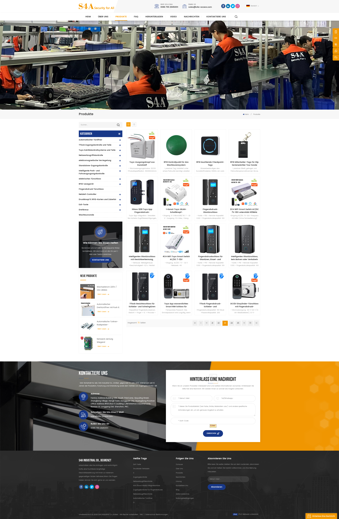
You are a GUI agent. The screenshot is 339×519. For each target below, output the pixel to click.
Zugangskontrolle (140, 477)
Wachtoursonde (86, 214)
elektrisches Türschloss (90, 178)
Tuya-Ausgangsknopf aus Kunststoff (142, 164)
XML (141, 514)
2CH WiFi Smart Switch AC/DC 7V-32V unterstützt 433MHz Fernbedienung (244, 211)
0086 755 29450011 (169, 7)
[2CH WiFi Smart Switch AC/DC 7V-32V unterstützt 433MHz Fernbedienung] (244, 192)
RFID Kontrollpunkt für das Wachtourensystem (176, 164)
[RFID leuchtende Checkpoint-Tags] (210, 145)
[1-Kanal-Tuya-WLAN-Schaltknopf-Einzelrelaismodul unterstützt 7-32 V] (176, 192)
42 (219, 323)
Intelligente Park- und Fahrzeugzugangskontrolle (91, 172)
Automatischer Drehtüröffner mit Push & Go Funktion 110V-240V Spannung (108, 306)
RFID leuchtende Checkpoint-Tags (210, 164)
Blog (177, 490)
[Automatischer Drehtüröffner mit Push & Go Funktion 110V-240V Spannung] (87, 308)
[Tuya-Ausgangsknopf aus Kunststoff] (142, 145)
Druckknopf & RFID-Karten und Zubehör (97, 199)
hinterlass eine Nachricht (323, 516)
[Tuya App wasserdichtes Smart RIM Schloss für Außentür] (176, 286)
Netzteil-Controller (87, 194)
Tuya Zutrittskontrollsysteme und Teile (97, 150)
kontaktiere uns (216, 16)
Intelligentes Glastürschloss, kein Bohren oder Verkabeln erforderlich (244, 258)
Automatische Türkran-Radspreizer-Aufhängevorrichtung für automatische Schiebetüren (108, 323)
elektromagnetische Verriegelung (95, 160)
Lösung (179, 481)
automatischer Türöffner (90, 139)
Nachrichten (191, 16)
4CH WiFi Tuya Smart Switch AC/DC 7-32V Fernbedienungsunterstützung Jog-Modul (176, 258)
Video (173, 16)
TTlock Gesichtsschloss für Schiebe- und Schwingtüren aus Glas (142, 305)
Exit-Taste (83, 204)
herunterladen (154, 16)
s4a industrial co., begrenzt (95, 460)
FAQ (136, 16)
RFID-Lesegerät (86, 183)
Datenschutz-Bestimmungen (156, 514)
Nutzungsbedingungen (185, 498)
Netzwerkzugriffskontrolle (91, 155)
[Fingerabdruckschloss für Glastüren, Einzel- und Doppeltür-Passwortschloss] (210, 239)
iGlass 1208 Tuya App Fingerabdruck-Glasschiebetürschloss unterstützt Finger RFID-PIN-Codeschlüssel (142, 211)
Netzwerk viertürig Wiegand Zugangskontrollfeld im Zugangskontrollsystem (107, 340)
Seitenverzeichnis (182, 494)
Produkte (121, 16)
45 (238, 323)
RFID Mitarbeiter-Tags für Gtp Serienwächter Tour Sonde (244, 164)
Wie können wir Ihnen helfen (100, 243)
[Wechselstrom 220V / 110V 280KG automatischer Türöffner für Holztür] (87, 291)
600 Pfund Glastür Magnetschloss (146, 485)
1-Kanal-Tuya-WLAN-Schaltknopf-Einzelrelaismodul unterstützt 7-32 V (176, 211)
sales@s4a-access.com (200, 7)
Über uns (103, 16)
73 (250, 323)
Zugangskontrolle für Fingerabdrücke (148, 490)
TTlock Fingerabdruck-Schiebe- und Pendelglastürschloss (210, 305)
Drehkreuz (83, 209)
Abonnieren (216, 486)
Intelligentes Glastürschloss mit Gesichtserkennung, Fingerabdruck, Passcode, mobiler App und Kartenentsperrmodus (142, 258)
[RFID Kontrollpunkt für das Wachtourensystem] (176, 145)
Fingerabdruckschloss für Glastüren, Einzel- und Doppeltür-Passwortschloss (210, 258)
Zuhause (179, 464)
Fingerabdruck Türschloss (91, 189)
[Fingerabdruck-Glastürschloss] (210, 192)
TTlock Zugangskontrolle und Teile (95, 144)
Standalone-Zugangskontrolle (93, 165)
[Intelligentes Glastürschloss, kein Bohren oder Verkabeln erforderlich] (244, 239)
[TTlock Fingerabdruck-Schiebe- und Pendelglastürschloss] (210, 286)
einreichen (211, 433)
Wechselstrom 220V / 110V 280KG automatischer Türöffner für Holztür (108, 288)
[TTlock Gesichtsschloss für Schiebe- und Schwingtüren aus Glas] (142, 286)
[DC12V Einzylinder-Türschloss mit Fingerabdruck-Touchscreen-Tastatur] (244, 286)
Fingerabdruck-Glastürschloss (210, 211)
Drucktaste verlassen (141, 468)
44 (232, 323)
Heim (88, 16)
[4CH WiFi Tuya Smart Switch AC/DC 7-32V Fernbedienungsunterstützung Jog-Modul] (176, 239)
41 (212, 323)
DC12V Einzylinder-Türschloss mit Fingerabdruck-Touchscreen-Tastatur (244, 305)
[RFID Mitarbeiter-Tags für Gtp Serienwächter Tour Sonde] (244, 145)
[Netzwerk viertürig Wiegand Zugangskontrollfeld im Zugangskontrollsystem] (87, 343)
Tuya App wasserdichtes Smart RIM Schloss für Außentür (176, 305)
